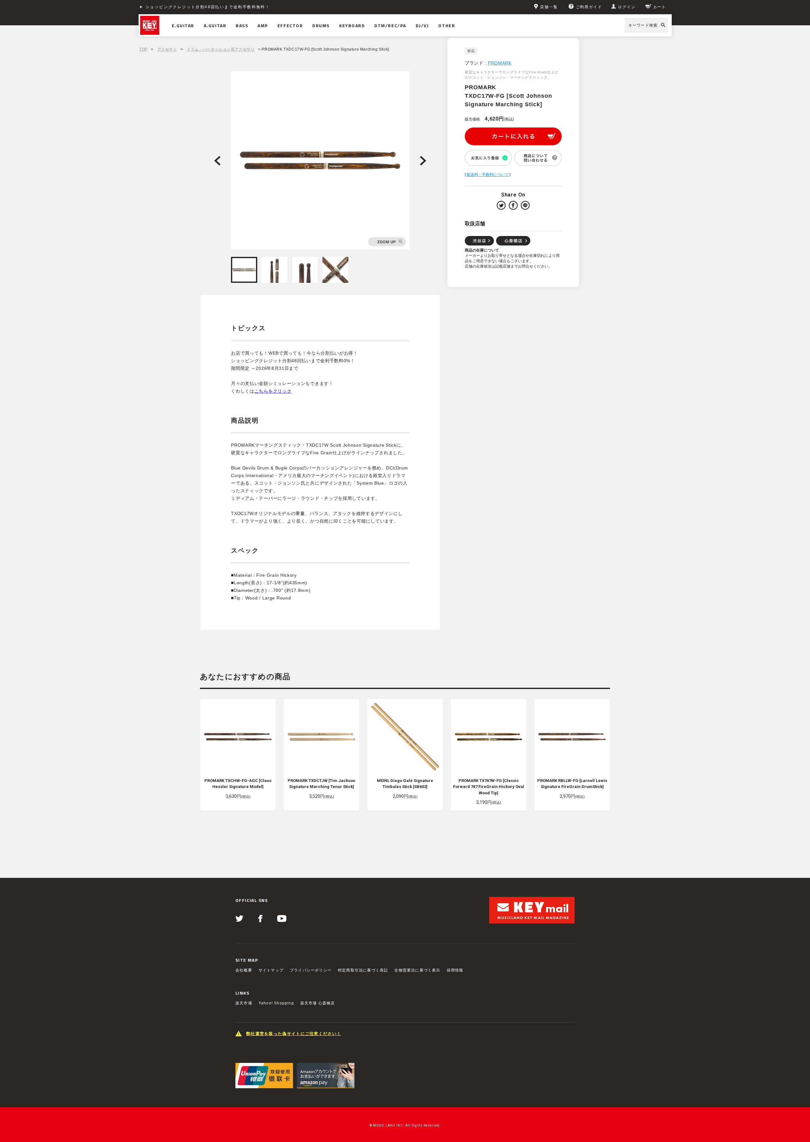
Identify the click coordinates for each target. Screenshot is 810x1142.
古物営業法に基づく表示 (417, 970)
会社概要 (243, 970)
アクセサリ (167, 49)
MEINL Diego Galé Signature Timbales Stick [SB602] (405, 783)
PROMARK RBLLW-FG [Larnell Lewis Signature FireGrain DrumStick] (572, 783)
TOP (143, 49)
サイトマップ (271, 970)
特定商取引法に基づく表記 (363, 970)
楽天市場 (243, 1003)
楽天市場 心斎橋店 (317, 1003)
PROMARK (500, 62)
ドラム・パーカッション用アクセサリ (220, 49)
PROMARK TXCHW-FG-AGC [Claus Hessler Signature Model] (237, 783)
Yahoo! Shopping (276, 1003)
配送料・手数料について (487, 175)
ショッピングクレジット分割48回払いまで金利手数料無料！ (208, 7)
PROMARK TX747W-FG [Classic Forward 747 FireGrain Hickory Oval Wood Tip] (488, 786)
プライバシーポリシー (311, 970)
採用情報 (455, 970)
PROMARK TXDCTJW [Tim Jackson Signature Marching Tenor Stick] (321, 783)
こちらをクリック (273, 391)
